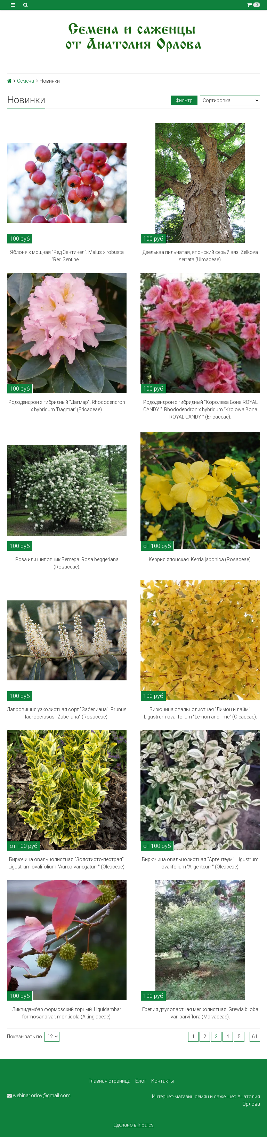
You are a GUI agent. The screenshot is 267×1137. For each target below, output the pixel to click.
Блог (140, 1081)
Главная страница (109, 1081)
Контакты (162, 1081)
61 (255, 1036)
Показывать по (24, 1036)
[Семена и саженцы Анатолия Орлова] (133, 36)
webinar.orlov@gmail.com (41, 1095)
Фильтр (184, 100)
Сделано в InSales (133, 1125)
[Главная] (9, 80)
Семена (25, 80)
